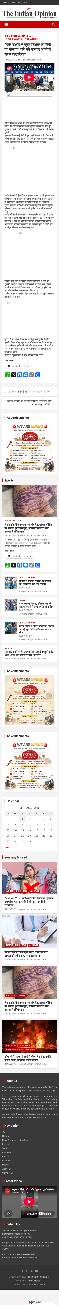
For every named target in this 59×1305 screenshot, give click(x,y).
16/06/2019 (10, 60)
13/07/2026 (24, 636)
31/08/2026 (10, 535)
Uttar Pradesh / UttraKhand (21, 39)
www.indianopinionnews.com (32, 535)
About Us (6, 1168)
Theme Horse (33, 1280)
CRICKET (23, 578)
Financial (6, 1160)
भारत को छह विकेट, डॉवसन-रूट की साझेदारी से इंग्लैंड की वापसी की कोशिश (36, 605)
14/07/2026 (24, 610)
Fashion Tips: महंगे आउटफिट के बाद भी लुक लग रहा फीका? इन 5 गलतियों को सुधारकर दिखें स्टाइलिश (29, 902)
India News (24, 1045)
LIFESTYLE (34, 891)
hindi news (10, 521)
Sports (9, 480)
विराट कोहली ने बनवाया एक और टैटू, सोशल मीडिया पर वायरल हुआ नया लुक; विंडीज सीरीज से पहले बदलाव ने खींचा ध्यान (28, 528)
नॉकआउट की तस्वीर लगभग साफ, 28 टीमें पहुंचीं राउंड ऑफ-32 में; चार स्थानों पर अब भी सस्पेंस (29, 653)
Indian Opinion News (37, 1276)
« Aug (7, 847)
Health (9, 945)
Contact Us (7, 1172)
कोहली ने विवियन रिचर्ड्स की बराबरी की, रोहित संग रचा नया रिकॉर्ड (35, 583)
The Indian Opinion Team (30, 60)
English (37, 1302)
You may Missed (15, 857)
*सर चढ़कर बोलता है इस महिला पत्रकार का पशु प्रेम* (29, 391)
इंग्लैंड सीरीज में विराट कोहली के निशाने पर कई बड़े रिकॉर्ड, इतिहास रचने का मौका (36, 629)
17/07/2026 (24, 588)
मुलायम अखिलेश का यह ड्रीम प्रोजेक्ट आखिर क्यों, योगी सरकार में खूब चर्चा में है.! (29, 403)
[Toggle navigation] (6, 24)
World (5, 1148)
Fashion (9, 891)
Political (6, 1144)
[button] (9, 89)
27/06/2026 (10, 658)
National (27, 36)
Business (6, 1152)
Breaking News (13, 36)
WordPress (39, 1284)
